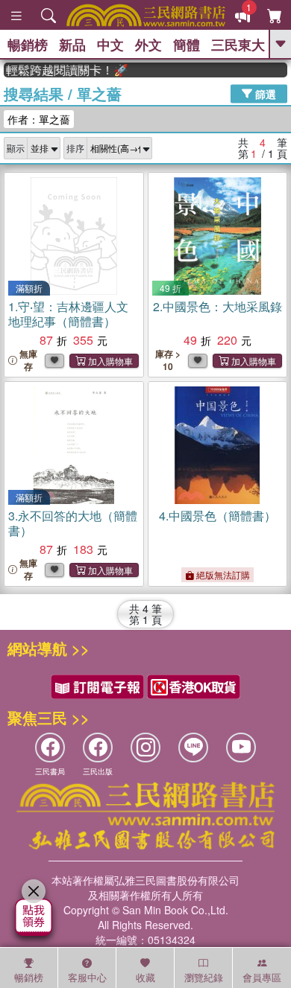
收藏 (145, 977)
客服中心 (87, 977)
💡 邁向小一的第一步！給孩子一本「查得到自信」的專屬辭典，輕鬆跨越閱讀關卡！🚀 (61, 70)
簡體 (186, 44)
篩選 (264, 93)
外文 (148, 44)
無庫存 (28, 360)
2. (217, 306)
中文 (110, 44)
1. (68, 314)
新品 (72, 44)
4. (217, 515)
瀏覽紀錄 (203, 977)
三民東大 (238, 44)
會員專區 (261, 977)
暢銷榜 (27, 44)
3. (72, 523)
